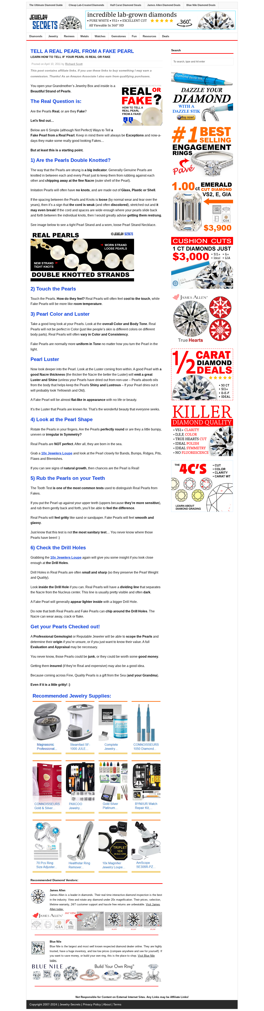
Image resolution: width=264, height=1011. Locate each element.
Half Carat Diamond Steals (125, 5)
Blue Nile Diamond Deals (201, 5)
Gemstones (118, 36)
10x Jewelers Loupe (56, 453)
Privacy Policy (92, 1004)
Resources (149, 36)
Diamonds (35, 36)
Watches (100, 36)
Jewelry (53, 36)
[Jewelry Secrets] (55, 28)
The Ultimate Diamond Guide (46, 5)
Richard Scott (73, 64)
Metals (84, 36)
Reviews (69, 36)
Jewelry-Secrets (70, 1004)
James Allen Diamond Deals (163, 5)
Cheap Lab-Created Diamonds (86, 5)
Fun (134, 36)
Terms (117, 1004)
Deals (165, 36)
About (107, 1004)
